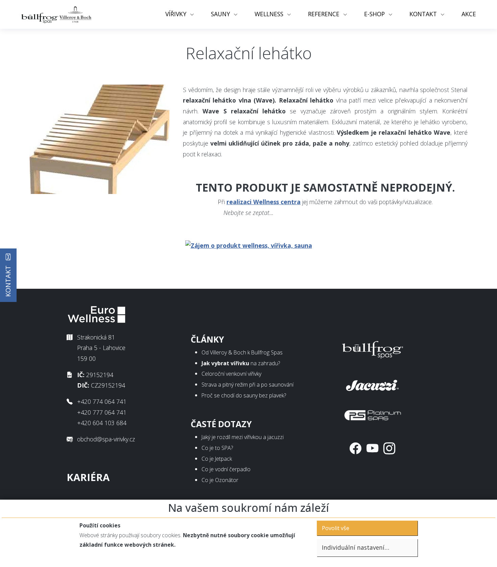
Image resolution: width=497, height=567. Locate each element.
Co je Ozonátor (220, 480)
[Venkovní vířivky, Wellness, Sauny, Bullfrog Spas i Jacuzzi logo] (57, 14)
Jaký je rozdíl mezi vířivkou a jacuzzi (243, 437)
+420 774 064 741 (101, 401)
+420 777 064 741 (101, 412)
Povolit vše (335, 528)
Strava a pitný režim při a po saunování (247, 384)
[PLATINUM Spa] (372, 414)
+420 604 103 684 (101, 423)
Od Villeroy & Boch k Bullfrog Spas (242, 352)
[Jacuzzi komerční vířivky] (372, 384)
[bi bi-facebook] (355, 448)
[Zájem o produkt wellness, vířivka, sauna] (248, 245)
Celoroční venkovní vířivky (231, 373)
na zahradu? (241, 363)
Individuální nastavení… (355, 547)
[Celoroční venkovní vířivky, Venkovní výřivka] (372, 348)
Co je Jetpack (217, 458)
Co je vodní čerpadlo (226, 469)
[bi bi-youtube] (372, 448)
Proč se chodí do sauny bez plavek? (244, 395)
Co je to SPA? (217, 448)
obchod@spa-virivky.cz (106, 439)
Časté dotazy (221, 424)
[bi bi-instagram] (389, 448)
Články (207, 339)
